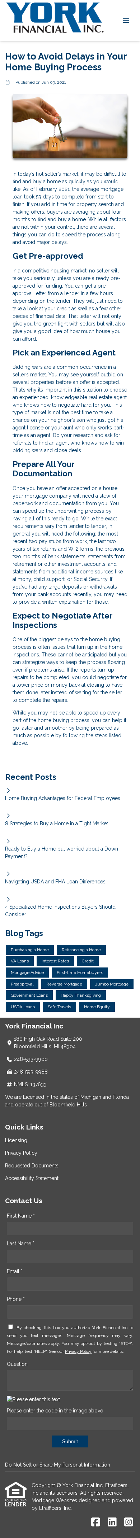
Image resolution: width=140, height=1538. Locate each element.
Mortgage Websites (55, 1500)
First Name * (21, 1216)
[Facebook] (95, 1522)
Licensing (16, 1140)
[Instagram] (128, 1522)
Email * (15, 1271)
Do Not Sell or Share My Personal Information (57, 1465)
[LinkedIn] (112, 1522)
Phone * (16, 1299)
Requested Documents (32, 1165)
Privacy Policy (21, 1153)
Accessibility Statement (32, 1178)
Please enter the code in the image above (55, 1411)
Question (17, 1364)
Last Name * (20, 1243)
